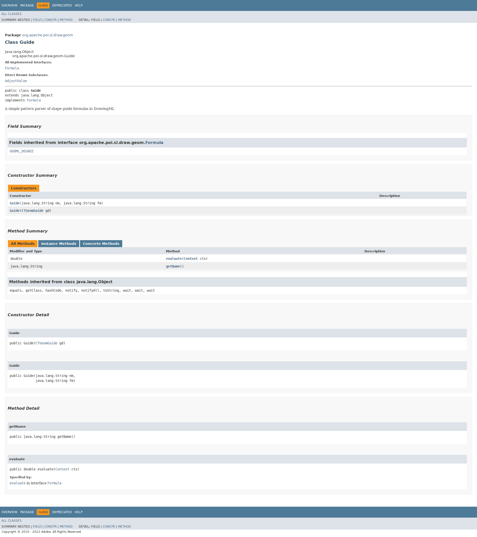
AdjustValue (16, 81)
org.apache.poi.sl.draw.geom (47, 35)
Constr (50, 20)
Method (66, 20)
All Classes (11, 14)
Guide (15, 203)
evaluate (174, 259)
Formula (12, 68)
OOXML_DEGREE (22, 151)
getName (173, 266)
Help (78, 5)
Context (191, 259)
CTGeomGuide (32, 211)
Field (37, 20)
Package (27, 5)
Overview (9, 5)
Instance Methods (58, 244)
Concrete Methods (101, 244)
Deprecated (62, 5)
